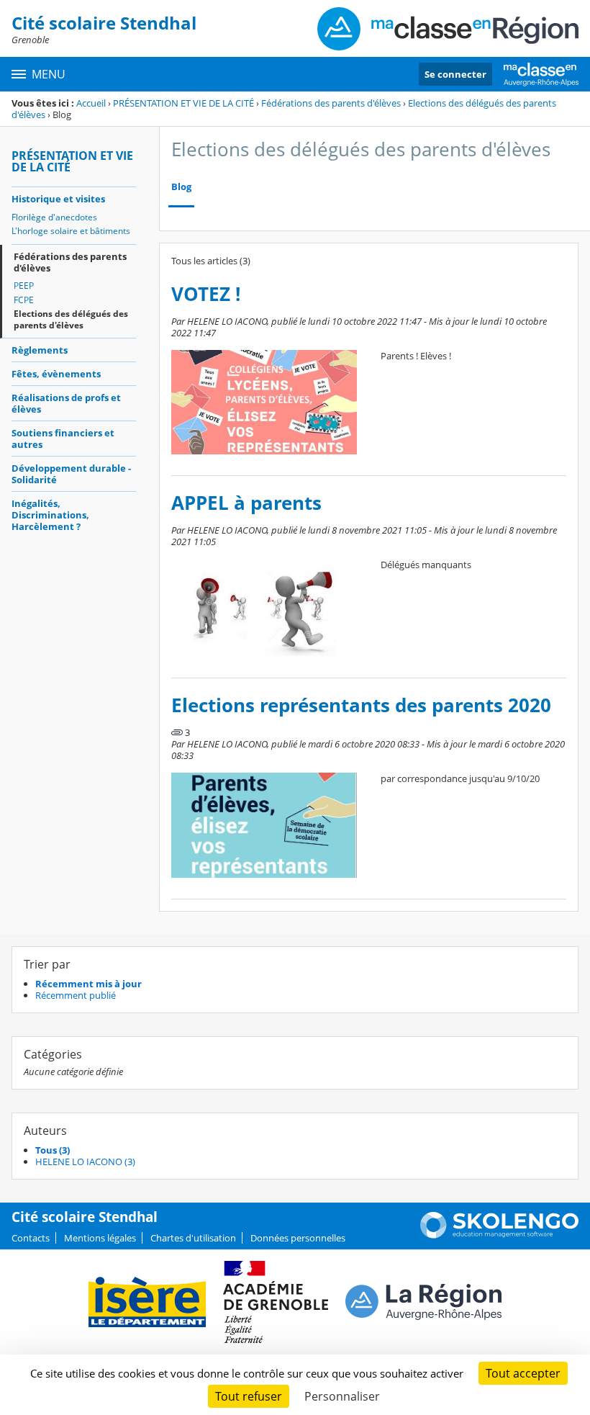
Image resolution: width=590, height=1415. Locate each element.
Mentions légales (100, 1238)
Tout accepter (523, 1373)
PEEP (24, 285)
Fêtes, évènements (56, 373)
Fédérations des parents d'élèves (331, 102)
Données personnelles (297, 1238)
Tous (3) (52, 1150)
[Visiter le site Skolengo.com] (499, 1234)
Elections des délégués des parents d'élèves (71, 319)
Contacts (31, 1238)
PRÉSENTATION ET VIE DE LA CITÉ (183, 102)
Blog (181, 187)
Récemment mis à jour (88, 983)
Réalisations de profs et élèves (66, 403)
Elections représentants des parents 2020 (361, 705)
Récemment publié (75, 995)
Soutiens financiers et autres (63, 438)
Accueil (91, 102)
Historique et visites (58, 198)
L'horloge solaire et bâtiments (71, 231)
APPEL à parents (246, 503)
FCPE (24, 300)
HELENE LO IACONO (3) (85, 1161)
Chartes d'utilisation (193, 1238)
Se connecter (455, 74)
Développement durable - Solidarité (71, 474)
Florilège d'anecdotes (54, 217)
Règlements (40, 349)
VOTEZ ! (205, 294)
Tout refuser (248, 1396)
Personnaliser (342, 1396)
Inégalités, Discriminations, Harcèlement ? (50, 515)
